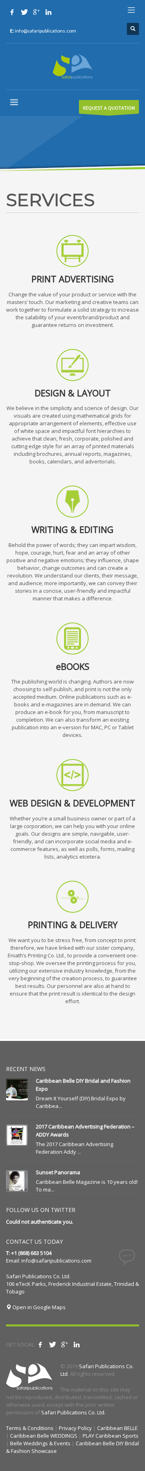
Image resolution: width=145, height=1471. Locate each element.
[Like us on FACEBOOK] (12, 12)
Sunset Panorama (58, 1172)
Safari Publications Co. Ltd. (73, 1412)
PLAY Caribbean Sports (111, 1435)
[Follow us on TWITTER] (24, 12)
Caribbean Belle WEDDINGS (43, 1435)
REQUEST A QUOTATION (109, 108)
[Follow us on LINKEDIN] (48, 12)
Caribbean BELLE (117, 1428)
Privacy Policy (75, 1428)
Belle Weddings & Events (40, 1443)
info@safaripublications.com (56, 1260)
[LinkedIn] (76, 1344)
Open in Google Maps (38, 1307)
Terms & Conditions (30, 1428)
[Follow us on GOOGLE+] (36, 12)
